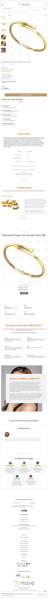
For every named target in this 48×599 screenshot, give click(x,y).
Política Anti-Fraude (24, 549)
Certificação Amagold (24, 551)
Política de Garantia (24, 547)
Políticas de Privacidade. (31, 506)
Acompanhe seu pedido (24, 519)
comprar (24, 293)
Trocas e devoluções (24, 537)
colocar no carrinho (25, 95)
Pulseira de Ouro (9, 12)
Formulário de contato (24, 521)
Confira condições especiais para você (10, 111)
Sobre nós (24, 557)
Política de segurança (24, 545)
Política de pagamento (24, 541)
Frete (24, 539)
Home (2, 12)
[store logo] (24, 4)
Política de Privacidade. (8, 595)
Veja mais (24, 217)
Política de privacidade (24, 543)
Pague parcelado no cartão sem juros (10, 115)
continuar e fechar (41, 594)
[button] (46, 15)
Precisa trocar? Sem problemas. (9, 119)
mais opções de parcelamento (7, 78)
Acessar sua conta (24, 517)
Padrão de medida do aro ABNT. (9, 124)
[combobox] (19, 8)
